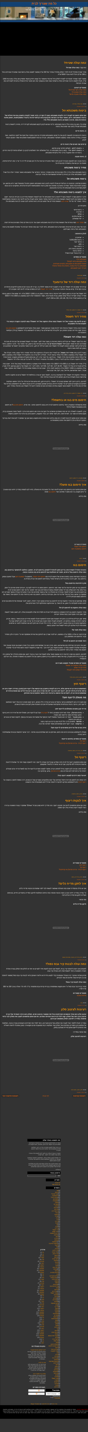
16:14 (83, 1092)
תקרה (56, 1385)
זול (57, 1247)
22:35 (83, 106)
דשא (56, 1236)
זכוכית (56, 1248)
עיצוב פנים (73, 1089)
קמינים (56, 1356)
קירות (56, 1354)
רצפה (74, 750)
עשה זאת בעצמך (66, 957)
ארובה (56, 1206)
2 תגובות (79, 679)
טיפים (70, 393)
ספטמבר (41, 1270)
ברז (57, 1219)
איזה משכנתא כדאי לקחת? (76, 261)
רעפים (56, 1366)
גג (57, 1224)
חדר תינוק (55, 1253)
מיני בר (56, 1306)
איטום (56, 1192)
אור (57, 1190)
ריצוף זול (83, 741)
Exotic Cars (54, 1403)
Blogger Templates (35, 1403)
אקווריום (55, 1204)
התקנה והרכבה (53, 1243)
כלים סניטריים (53, 1276)
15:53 (83, 679)
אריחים (56, 1209)
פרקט (56, 1347)
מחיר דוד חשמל (46, 289)
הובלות (56, 1240)
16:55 (83, 480)
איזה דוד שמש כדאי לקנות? (76, 670)
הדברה (56, 1238)
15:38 (83, 278)
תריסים (56, 1387)
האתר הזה (80, 222)
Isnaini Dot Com (45, 1403)
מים (56, 1305)
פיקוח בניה (55, 1339)
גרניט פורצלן (55, 771)
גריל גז (56, 1228)
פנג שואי (55, 1340)
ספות (56, 1325)
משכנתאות (79, 275)
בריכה (56, 1221)
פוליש (56, 1337)
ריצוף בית (44, 713)
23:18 (83, 312)
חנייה (56, 1264)
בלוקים (56, 1214)
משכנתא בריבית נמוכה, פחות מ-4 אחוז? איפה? (69, 266)
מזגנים (56, 1294)
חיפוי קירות (55, 1259)
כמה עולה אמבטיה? (79, 92)
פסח (56, 1342)
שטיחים (74, 104)
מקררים (56, 1315)
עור (57, 1329)
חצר (56, 1265)
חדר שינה (55, 1252)
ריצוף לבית (82, 782)
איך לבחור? (54, 1194)
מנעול (56, 1308)
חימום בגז (52, 492)
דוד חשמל (79, 310)
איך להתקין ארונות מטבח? (38, 1350)
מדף (57, 1288)
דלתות (56, 1235)
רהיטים (55, 1363)
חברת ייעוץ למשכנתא (78, 268)
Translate (57, 1398)
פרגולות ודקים (54, 1344)
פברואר (42, 1261)
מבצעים (55, 1284)
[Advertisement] (44, 39)
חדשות (56, 1255)
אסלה (56, 1202)
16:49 (83, 561)
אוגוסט (42, 1272)
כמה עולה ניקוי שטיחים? (77, 90)
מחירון (55, 1298)
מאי (43, 1256)
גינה (81, 750)
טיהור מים (55, 1267)
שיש (56, 1375)
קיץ (57, 1352)
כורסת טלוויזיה (54, 1272)
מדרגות (56, 1289)
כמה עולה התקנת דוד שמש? (76, 665)
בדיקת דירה (54, 1211)
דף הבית (46, 1096)
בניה (56, 1216)
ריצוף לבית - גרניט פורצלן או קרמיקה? (72, 743)
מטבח (72, 957)
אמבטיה (80, 478)
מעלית (56, 1310)
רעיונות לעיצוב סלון (73, 1009)
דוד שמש (74, 310)
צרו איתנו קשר (56, 1184)
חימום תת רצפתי (80, 546)
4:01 (83, 959)
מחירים (54, 1300)
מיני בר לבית (42, 1362)
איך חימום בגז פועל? (72, 484)
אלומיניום (55, 1199)
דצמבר (42, 1265)
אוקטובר (41, 1268)
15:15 (83, 753)
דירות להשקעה (54, 1233)
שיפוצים (70, 750)
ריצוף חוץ (80, 683)
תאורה (56, 1380)
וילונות (56, 1245)
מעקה (56, 1311)
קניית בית (55, 1358)
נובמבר (42, 1267)
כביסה (56, 1270)
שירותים (56, 1373)
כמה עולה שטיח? (75, 62)
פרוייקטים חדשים (53, 1346)
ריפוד (56, 1364)
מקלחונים (55, 1313)
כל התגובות (40, 1394)
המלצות (54, 1241)
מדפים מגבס (81, 995)
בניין (57, 1218)
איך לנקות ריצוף (75, 800)
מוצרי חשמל (54, 1293)
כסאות (56, 1281)
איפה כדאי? (54, 1197)
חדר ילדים (55, 1250)
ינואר (42, 1263)
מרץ (43, 1259)
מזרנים (56, 1296)
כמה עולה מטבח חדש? (77, 94)
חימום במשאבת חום (79, 549)
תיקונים (56, 1381)
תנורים (56, 1383)
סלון (81, 1089)
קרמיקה (56, 1359)
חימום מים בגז (11, 328)
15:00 (83, 796)
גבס (81, 1002)
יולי (43, 1252)
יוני (43, 1254)
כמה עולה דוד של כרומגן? (69, 282)
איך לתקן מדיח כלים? (72, 883)
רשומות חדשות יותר (10, 1096)
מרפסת (55, 1317)
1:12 (83, 1005)
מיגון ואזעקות (54, 1303)
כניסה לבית (55, 1279)
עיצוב (78, 1089)
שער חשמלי (54, 1378)
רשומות (42, 1390)
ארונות (56, 1207)
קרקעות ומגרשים (53, 1361)
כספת (56, 1282)
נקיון (56, 1320)
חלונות (56, 1260)
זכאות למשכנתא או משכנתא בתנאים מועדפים (69, 264)
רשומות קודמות (79, 1096)
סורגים (56, 1322)
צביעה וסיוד (54, 1349)
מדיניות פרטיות (54, 1286)
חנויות (56, 1262)
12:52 (83, 879)
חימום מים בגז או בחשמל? (68, 400)
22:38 (83, 396)
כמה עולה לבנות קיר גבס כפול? (65, 963)
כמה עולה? (79, 104)
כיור (57, 1274)
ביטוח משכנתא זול (74, 110)
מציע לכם (64, 201)
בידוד (56, 1212)
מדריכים (66, 393)
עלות (56, 1334)
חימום (71, 478)
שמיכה (56, 1376)
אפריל (42, 1257)
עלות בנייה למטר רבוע (39, 1374)
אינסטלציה (55, 1195)
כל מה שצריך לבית (44, 3)
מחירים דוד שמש (80, 667)
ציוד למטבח (54, 1351)
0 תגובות (79, 106)
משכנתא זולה (81, 259)
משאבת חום (19, 577)
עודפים (56, 1327)
